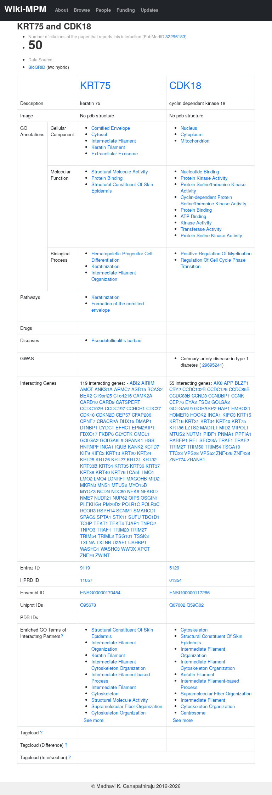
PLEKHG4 (90, 504)
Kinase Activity (196, 222)
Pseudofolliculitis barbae (116, 340)
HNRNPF (89, 446)
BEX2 (86, 395)
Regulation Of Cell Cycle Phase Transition (213, 262)
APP (228, 382)
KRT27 (118, 459)
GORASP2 (205, 408)
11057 (86, 580)
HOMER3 (179, 414)
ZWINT (102, 555)
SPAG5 (87, 516)
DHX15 (127, 421)
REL (193, 440)
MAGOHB (136, 478)
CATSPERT (128, 402)
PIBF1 (209, 433)
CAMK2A (142, 395)
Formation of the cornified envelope (117, 306)
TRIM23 (121, 529)
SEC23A (208, 440)
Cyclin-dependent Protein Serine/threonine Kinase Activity (213, 200)
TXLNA (87, 542)
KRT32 (149, 459)
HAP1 (224, 408)
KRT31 (134, 459)
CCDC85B (239, 389)
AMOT (86, 389)
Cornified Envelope (110, 127)
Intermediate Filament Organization (113, 275)
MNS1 (103, 485)
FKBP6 (106, 433)
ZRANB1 (196, 459)
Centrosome (193, 712)
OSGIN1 (149, 497)
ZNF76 (87, 555)
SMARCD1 (145, 510)
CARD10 (89, 402)
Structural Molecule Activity (119, 171)
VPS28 (191, 453)
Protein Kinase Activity (204, 177)
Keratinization (105, 266)
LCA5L (133, 472)
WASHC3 (110, 548)
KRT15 (244, 414)
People (103, 9)
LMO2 (86, 478)
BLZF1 (242, 382)
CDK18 (185, 85)
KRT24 (144, 453)
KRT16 (176, 421)
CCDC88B (179, 395)
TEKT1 (101, 523)
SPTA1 (104, 516)
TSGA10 (231, 446)
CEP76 (176, 402)
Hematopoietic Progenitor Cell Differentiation (121, 256)
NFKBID (149, 491)
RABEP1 (178, 440)
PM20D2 (111, 504)
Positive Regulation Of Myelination (216, 253)
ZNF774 (177, 459)
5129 (174, 567)
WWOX (128, 548)
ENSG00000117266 (189, 592)
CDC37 (153, 408)
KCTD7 (151, 446)
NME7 (86, 497)
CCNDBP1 (219, 395)
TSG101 (123, 536)
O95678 (88, 604)
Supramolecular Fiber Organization (126, 706)
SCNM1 (124, 510)
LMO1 (148, 472)
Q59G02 (195, 604)
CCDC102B (91, 408)
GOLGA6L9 (111, 440)
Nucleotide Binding (200, 171)
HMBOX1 (240, 408)
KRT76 (118, 472)
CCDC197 (115, 408)
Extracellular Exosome (114, 153)
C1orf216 (122, 395)
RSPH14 (106, 510)
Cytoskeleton (104, 693)
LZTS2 (192, 427)
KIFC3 (97, 453)
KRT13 (113, 453)
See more (93, 720)
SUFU (134, 516)
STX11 (120, 516)
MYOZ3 (88, 491)
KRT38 (87, 472)
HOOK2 (198, 414)
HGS (149, 440)
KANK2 (135, 446)
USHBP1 (137, 542)
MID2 (153, 478)
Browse (82, 9)
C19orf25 (103, 395)
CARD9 (106, 402)
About (61, 9)
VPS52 (207, 453)
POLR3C (150, 504)
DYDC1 (106, 427)
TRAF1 (104, 529)
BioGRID (36, 67)
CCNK (237, 395)
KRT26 (103, 459)
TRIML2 (106, 536)
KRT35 (121, 465)
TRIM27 (138, 529)
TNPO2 (148, 523)
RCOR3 (88, 510)
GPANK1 (134, 440)
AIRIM (147, 382)
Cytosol (99, 134)
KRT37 (153, 465)
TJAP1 (132, 523)
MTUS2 (119, 485)
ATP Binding (193, 216)
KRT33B (88, 465)
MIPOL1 (240, 427)
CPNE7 (87, 421)
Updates (149, 9)
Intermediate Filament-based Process (120, 677)
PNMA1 (226, 433)
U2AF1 (120, 542)
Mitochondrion (195, 140)
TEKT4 (116, 523)
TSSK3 (141, 536)
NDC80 (118, 491)
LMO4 (100, 478)
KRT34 (106, 465)
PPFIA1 (243, 433)
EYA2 (191, 402)
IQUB (120, 446)
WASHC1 (89, 548)
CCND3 (199, 395)
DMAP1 (144, 421)
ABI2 (135, 382)
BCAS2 (155, 389)
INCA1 (107, 446)
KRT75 (95, 85)
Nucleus (189, 127)
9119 (85, 567)
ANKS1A (104, 389)
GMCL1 (141, 433)
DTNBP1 (89, 427)
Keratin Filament (108, 147)
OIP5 (134, 497)
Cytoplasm (192, 134)
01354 (175, 580)
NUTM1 (194, 433)
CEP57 (123, 414)
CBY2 (175, 389)
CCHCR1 (135, 408)
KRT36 (137, 465)
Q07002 (177, 604)
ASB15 (138, 389)
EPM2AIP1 (143, 427)
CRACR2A (107, 421)
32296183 (175, 36)
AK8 (218, 382)
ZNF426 (224, 453)
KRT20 (128, 453)
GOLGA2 (89, 440)
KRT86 (176, 427)
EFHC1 (122, 427)
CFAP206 (141, 414)
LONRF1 (116, 478)
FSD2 (204, 402)
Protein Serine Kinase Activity (211, 235)
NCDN (103, 491)
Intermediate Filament (113, 140)
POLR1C (131, 504)
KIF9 (85, 453)
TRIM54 (88, 536)
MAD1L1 (209, 427)
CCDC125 (217, 389)
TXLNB (103, 542)
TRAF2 (241, 440)
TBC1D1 (150, 516)
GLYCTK (123, 433)
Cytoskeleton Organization (118, 712)
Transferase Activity (201, 229)
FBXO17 (88, 433)
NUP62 (120, 497)
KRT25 (87, 459)
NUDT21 (102, 497)
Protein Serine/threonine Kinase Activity (213, 187)
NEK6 (133, 491)
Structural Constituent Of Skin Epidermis (122, 187)
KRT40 (103, 472)
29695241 (212, 364)
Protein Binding (107, 177)
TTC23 (176, 453)
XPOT (143, 548)
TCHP (86, 523)
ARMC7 (122, 389)
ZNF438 (242, 453)
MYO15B (138, 485)
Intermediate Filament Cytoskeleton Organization (118, 664)
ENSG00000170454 (100, 592)
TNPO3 (87, 529)
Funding (126, 9)
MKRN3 (88, 485)
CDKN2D (105, 414)
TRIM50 (195, 446)
